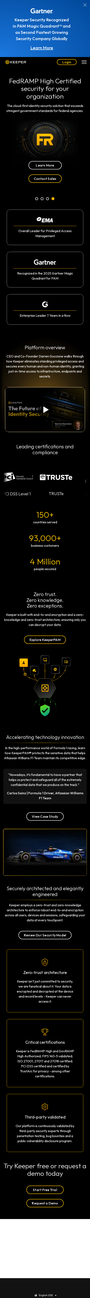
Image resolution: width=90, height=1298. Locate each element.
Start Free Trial (45, 1190)
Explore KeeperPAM (45, 640)
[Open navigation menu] (84, 62)
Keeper (16, 62)
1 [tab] (37, 199)
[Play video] (45, 409)
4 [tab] (53, 199)
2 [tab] (42, 199)
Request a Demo (45, 1203)
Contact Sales (45, 179)
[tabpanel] (45, 125)
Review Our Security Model (45, 935)
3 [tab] (47, 199)
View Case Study (45, 816)
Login (66, 62)
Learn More (41, 47)
